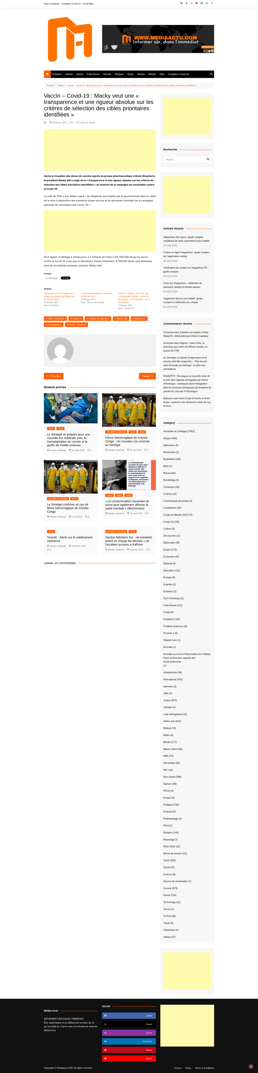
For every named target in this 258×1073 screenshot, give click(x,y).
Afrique (141, 74)
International (169, 679)
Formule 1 (168, 633)
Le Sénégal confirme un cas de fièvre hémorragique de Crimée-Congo (68, 508)
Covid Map (88, 3)
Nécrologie (169, 763)
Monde (152, 74)
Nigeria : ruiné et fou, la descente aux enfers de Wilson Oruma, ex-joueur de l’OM (185, 347)
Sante (130, 74)
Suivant (145, 376)
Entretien (168, 591)
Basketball (169, 459)
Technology (169, 902)
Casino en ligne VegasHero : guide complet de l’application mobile (186, 254)
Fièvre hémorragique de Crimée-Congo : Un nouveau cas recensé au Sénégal (127, 441)
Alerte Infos (169, 452)
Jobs (161, 74)
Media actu (140, 318)
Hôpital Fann (170, 640)
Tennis (166, 909)
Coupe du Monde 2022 (175, 515)
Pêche (166, 790)
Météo (166, 735)
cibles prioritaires (56, 318)
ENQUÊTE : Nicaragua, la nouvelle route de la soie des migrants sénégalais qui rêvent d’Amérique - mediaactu (186, 380)
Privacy (178, 1068)
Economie (168, 556)
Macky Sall (122, 318)
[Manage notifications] (251, 1066)
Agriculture (169, 445)
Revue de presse (172, 853)
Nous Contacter (51, 3)
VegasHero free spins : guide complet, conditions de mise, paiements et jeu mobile (186, 239)
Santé (51, 428)
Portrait (167, 811)
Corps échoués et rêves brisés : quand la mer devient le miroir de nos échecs (187, 402)
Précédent (55, 376)
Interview (168, 686)
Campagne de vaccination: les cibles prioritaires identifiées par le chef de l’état (59, 296)
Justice (167, 700)
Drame (167, 549)
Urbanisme (169, 930)
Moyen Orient (170, 749)
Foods (109, 495)
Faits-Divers (93, 74)
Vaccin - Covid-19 (77, 324)
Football (167, 619)
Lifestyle (167, 707)
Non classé (169, 777)
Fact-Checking (171, 598)
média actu (169, 721)
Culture (167, 528)
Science (167, 874)
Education (168, 570)
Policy (188, 1068)
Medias (167, 728)
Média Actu (50, 1030)
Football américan (172, 626)
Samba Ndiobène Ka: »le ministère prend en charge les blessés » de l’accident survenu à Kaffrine (128, 541)
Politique (57, 74)
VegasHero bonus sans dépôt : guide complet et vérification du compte (182, 300)
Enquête (167, 584)
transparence (54, 324)
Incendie (167, 647)
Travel (166, 923)
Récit (166, 825)
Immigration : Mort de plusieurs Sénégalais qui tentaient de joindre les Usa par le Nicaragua (187, 387)
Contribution (169, 508)
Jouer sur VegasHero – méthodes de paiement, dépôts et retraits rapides (182, 285)
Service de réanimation (175, 881)
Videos (69, 74)
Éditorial (167, 563)
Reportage (169, 839)
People (167, 797)
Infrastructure (170, 672)
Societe (107, 74)
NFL (165, 770)
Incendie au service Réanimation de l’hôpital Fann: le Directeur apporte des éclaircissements (186, 658)
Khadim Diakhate (58, 450)
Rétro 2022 (169, 846)
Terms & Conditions (204, 1068)
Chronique (169, 487)
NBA (165, 756)
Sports (79, 74)
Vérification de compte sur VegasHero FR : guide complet (185, 269)
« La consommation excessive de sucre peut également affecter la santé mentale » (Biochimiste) (127, 505)
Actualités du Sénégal (116, 432)
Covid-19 (83, 122)
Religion (119, 74)
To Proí (167, 916)
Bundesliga (169, 480)
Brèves (167, 473)
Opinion (167, 784)
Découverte (169, 535)
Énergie (167, 577)
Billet (166, 466)
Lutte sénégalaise (172, 714)
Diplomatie (169, 542)
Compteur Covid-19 (70, 3)
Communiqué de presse (176, 501)
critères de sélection (99, 318)
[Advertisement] (100, 150)
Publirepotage (170, 818)
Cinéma (167, 494)
